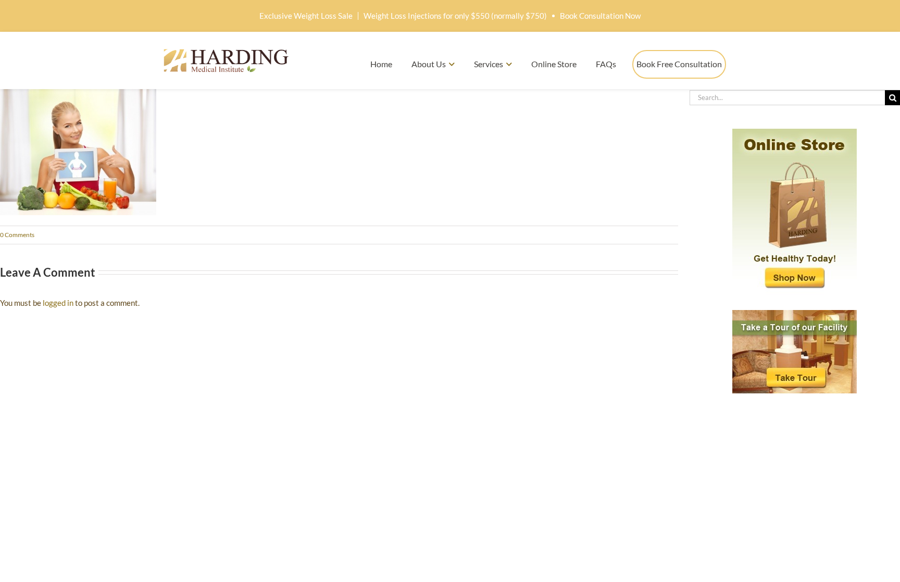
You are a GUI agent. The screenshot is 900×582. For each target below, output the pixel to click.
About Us (428, 64)
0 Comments (17, 235)
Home (381, 64)
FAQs (606, 64)
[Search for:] (787, 96)
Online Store (554, 64)
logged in (58, 302)
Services (488, 64)
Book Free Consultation (679, 64)
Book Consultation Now (600, 15)
